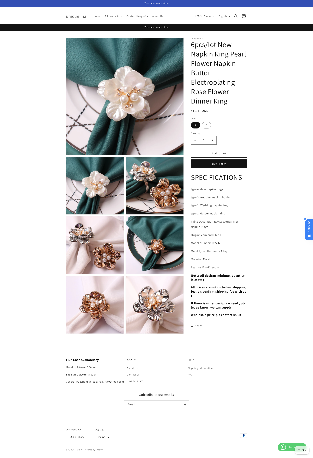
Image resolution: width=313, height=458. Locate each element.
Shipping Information (200, 368)
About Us (132, 368)
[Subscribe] (185, 404)
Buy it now (219, 163)
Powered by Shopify (93, 449)
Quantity (195, 133)
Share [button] (198, 325)
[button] (113, 16)
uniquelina (78, 449)
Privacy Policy (135, 381)
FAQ (190, 374)
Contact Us (133, 374)
